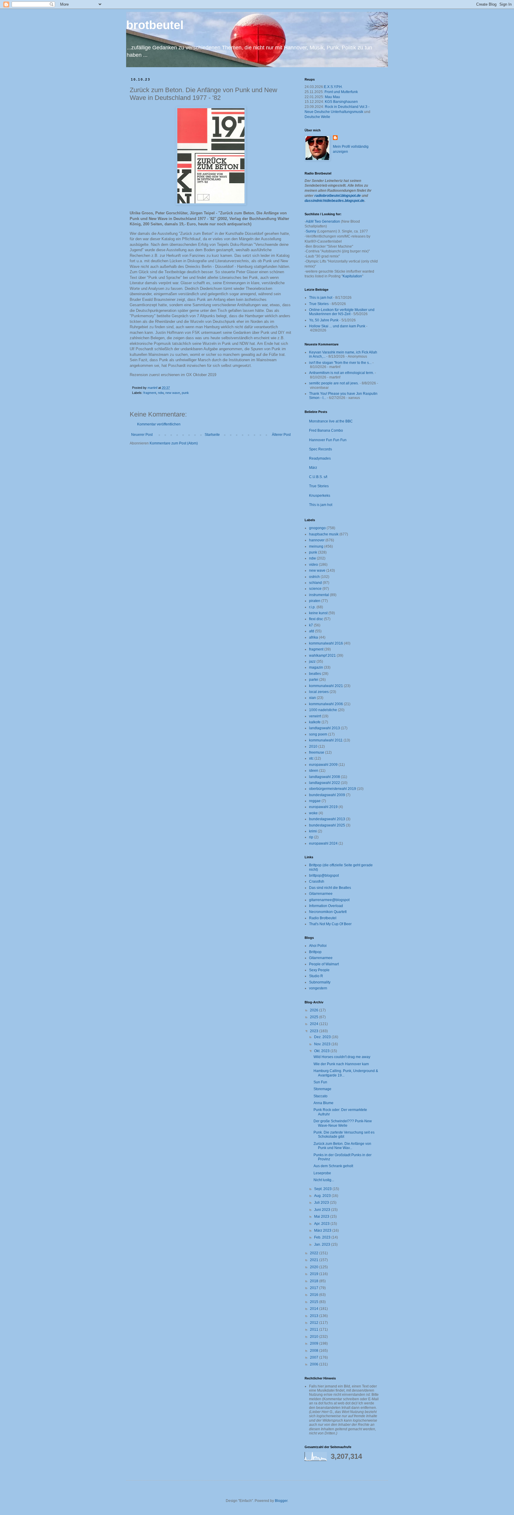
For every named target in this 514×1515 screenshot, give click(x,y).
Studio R (316, 976)
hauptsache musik (324, 534)
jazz (312, 661)
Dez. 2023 (323, 1037)
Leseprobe (322, 1173)
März (313, 468)
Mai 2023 (322, 1216)
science (315, 589)
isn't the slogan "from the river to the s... (340, 363)
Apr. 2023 (322, 1224)
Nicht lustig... (324, 1180)
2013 (314, 1316)
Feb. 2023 (322, 1237)
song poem (318, 734)
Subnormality (319, 982)
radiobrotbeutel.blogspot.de (337, 196)
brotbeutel (155, 25)
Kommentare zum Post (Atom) (174, 443)
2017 (314, 1288)
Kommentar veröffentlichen (159, 424)
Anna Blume (323, 1103)
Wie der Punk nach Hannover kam (341, 1064)
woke (313, 813)
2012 (314, 1323)
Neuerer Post (142, 435)
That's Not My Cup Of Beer (330, 924)
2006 (314, 1364)
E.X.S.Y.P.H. (333, 87)
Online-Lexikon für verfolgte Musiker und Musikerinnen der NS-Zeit (341, 312)
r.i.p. (312, 607)
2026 (314, 1010)
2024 (314, 1024)
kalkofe (315, 722)
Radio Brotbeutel (322, 918)
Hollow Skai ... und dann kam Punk (337, 326)
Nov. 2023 (322, 1044)
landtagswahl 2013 (324, 728)
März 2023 (323, 1230)
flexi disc (316, 619)
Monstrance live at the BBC (331, 421)
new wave (172, 393)
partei (313, 680)
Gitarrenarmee (321, 894)
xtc (311, 758)
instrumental (319, 595)
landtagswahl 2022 (324, 783)
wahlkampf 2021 (322, 655)
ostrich (314, 577)
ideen (313, 770)
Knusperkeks (319, 496)
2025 (314, 1017)
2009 (314, 1343)
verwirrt (315, 716)
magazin (316, 667)
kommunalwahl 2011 (326, 740)
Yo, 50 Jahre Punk (324, 320)
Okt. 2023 (322, 1051)
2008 (314, 1351)
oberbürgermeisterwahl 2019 (332, 789)
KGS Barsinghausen (341, 102)
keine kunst (318, 613)
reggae (315, 801)
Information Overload (326, 906)
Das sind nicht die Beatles (330, 888)
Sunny (311, 231)
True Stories (319, 304)
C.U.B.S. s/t (318, 477)
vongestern (318, 988)
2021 (314, 1260)
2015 (314, 1302)
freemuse (316, 752)
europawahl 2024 (323, 843)
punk (185, 393)
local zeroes (319, 692)
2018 (314, 1281)
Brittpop (315, 952)
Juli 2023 (322, 1202)
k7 (311, 625)
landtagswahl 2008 (324, 777)
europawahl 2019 (323, 807)
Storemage (322, 1089)
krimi (313, 831)
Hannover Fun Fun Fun (328, 440)
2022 (314, 1253)
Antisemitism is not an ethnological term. (341, 373)
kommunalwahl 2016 (326, 643)
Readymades (320, 458)
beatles (315, 674)
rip (311, 837)
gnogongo (317, 528)
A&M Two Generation (323, 221)
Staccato (320, 1096)
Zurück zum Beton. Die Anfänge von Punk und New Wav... (342, 1146)
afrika (313, 637)
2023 (314, 1031)
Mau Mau (332, 97)
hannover (317, 540)
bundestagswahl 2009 (327, 795)
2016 (314, 1295)
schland (315, 583)
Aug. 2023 (323, 1196)
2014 (314, 1309)
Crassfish (316, 881)
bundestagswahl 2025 (327, 825)
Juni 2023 (322, 1210)
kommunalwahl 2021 (326, 686)
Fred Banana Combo (326, 430)
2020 (314, 1267)
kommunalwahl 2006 (326, 704)
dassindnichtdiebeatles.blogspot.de (334, 201)
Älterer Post (281, 435)
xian (312, 698)
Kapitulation (352, 276)
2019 (314, 1274)
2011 (314, 1329)
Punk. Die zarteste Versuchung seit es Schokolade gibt (344, 1134)
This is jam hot (320, 298)
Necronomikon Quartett (328, 912)
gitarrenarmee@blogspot (329, 900)
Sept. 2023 (323, 1189)
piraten (314, 601)
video (313, 564)
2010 (313, 746)
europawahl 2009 (323, 765)
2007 (314, 1357)
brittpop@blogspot (324, 875)
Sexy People (319, 970)
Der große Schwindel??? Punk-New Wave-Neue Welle (343, 1123)
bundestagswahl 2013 (327, 819)
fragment (149, 393)
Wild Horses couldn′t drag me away (342, 1057)
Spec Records (320, 449)
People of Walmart (324, 964)
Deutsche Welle (317, 117)
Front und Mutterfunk (341, 92)
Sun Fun (320, 1082)
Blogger (281, 1501)
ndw (161, 393)
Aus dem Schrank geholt (333, 1166)
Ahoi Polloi (318, 946)
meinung (316, 546)
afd (311, 631)
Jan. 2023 (322, 1244)
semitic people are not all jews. (334, 383)
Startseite (212, 435)
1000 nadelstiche (323, 710)
